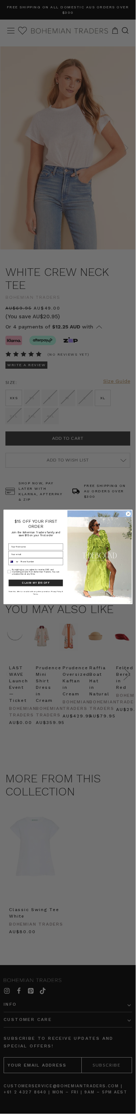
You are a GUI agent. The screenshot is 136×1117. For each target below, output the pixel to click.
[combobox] (13, 562)
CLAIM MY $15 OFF (35, 582)
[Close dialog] (128, 514)
